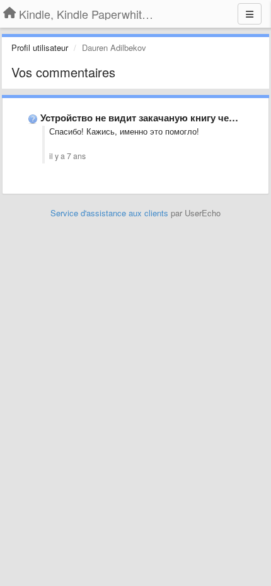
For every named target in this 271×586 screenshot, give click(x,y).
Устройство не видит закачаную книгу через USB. (154, 117)
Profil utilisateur (39, 47)
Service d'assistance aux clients (109, 213)
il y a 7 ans (67, 156)
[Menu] (250, 14)
